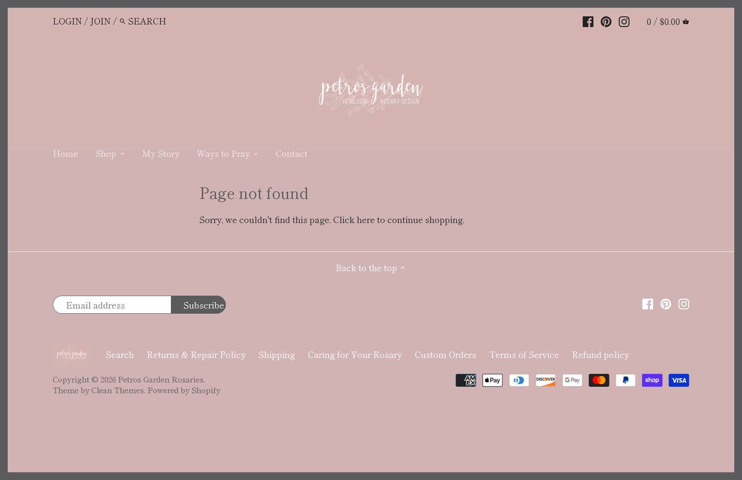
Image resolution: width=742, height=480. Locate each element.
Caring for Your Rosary (355, 354)
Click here (354, 219)
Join (100, 21)
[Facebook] (588, 20)
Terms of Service (524, 354)
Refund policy (600, 354)
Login (67, 21)
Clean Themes (117, 389)
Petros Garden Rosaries (161, 379)
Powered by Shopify (184, 389)
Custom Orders (445, 354)
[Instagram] (624, 20)
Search (120, 354)
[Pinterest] (606, 20)
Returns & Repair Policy (196, 354)
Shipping (276, 354)
